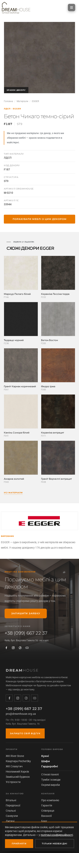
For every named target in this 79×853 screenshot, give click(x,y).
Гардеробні (49, 766)
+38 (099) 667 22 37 (26, 633)
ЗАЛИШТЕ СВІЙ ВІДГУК (25, 733)
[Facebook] (6, 647)
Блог (44, 821)
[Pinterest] (20, 647)
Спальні (11, 810)
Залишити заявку (25, 613)
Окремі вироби (50, 784)
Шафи (45, 761)
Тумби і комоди (50, 779)
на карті (44, 640)
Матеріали (22, 101)
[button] (71, 7)
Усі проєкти (13, 781)
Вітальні (11, 800)
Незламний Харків (17, 771)
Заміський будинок (18, 776)
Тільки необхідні (54, 843)
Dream (22, 670)
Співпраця (47, 810)
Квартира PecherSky (18, 761)
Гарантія (46, 805)
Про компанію (50, 800)
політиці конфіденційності (57, 834)
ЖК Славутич (14, 766)
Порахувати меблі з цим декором (40, 219)
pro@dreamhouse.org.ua (21, 713)
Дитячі (10, 821)
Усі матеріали (13, 492)
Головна (8, 101)
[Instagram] (13, 647)
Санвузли (12, 815)
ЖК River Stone (15, 755)
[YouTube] (27, 647)
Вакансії (46, 815)
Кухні (45, 756)
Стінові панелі (50, 774)
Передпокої (13, 805)
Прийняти (19, 843)
